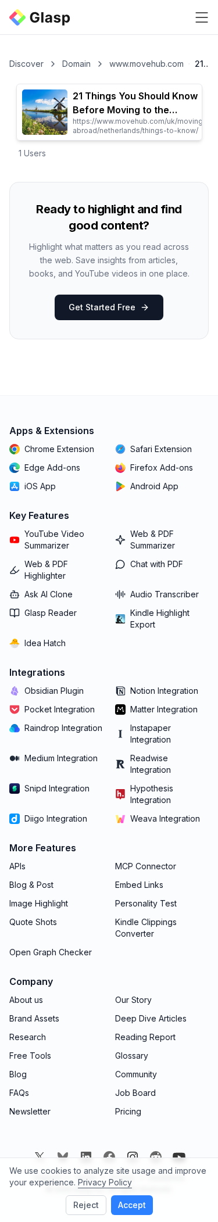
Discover (26, 64)
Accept (132, 1205)
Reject (86, 1205)
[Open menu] (201, 17)
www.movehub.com (146, 64)
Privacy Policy (105, 1182)
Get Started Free (102, 307)
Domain (76, 64)
